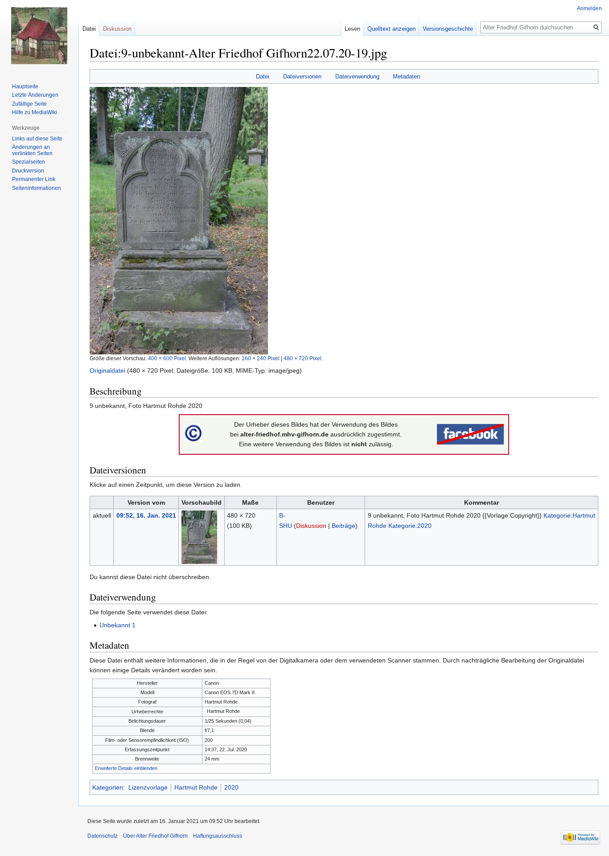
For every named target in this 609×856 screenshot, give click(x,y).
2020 (231, 787)
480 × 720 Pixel (302, 358)
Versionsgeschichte (448, 28)
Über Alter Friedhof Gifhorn (155, 836)
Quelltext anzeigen (391, 28)
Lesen (352, 28)
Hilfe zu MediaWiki (34, 112)
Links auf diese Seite (37, 139)
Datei (262, 76)
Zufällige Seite (29, 104)
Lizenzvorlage (148, 787)
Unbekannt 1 (117, 625)
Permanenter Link (33, 179)
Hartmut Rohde (196, 787)
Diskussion (311, 525)
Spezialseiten (28, 162)
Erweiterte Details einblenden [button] (126, 768)
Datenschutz (102, 836)
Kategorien (107, 787)
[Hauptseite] (39, 35)
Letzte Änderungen (35, 95)
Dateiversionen (302, 76)
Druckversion (28, 171)
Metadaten (406, 76)
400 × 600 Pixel (167, 358)
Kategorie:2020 (410, 525)
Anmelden (589, 8)
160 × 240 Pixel (261, 358)
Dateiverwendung (357, 76)
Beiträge (343, 525)
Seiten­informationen (36, 188)
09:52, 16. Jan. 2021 (146, 515)
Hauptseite (25, 86)
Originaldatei (107, 370)
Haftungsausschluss (217, 836)
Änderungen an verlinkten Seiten (32, 150)
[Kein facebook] (470, 433)
